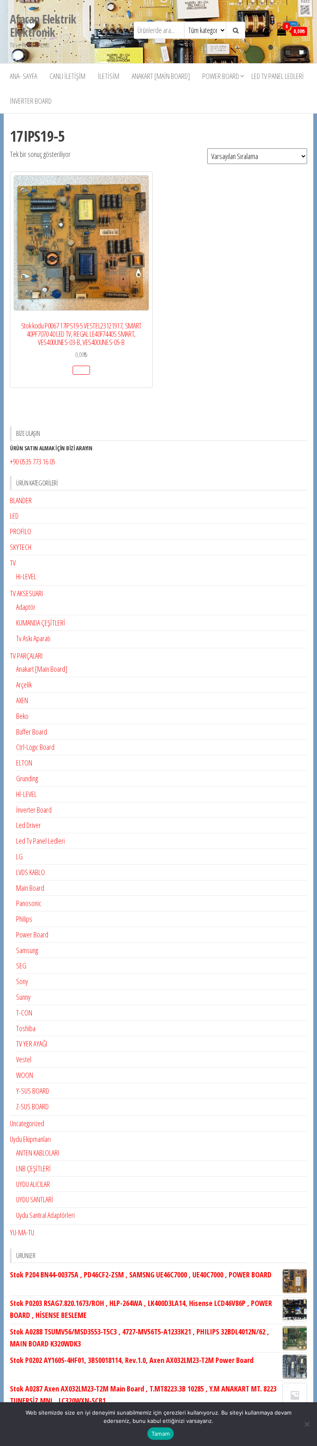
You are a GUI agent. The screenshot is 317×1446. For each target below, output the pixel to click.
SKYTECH (20, 547)
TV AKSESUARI (26, 593)
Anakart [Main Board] (161, 76)
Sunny (23, 997)
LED (14, 516)
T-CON (24, 1013)
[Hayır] (307, 1424)
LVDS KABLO (30, 872)
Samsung (27, 950)
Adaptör (25, 607)
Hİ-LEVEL (26, 794)
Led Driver (28, 825)
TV (13, 563)
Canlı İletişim (67, 76)
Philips (24, 919)
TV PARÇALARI (26, 656)
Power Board (220, 76)
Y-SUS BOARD (32, 1091)
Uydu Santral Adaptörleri (45, 1215)
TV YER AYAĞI (31, 1044)
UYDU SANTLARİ (34, 1199)
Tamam (160, 1433)
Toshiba (25, 1028)
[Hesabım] (266, 30)
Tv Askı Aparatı (33, 638)
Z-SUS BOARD (32, 1106)
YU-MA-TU (22, 1232)
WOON (24, 1075)
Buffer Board (31, 732)
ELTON (24, 763)
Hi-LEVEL (26, 576)
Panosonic (28, 903)
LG (19, 856)
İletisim (108, 76)
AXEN (22, 700)
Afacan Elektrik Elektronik (43, 25)
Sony (22, 981)
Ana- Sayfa (23, 76)
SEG (21, 965)
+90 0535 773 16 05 (32, 461)
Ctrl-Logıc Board (35, 747)
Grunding (27, 778)
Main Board (30, 888)
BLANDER (21, 500)
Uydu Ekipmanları (30, 1139)
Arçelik (24, 685)
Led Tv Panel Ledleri (277, 76)
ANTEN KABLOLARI (37, 1153)
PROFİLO (20, 531)
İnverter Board (31, 101)
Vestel (23, 1059)
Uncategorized (27, 1123)
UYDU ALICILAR (33, 1184)
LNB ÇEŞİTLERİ (33, 1168)
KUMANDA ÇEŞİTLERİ (40, 623)
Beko (22, 716)
